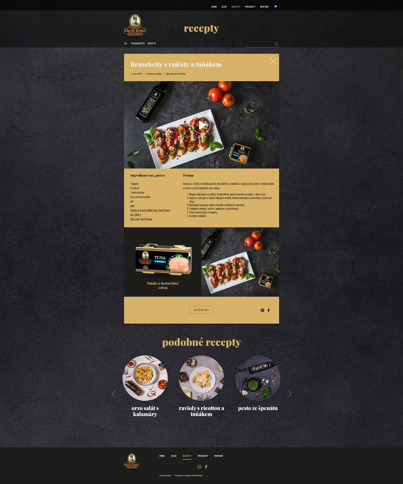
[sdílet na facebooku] (268, 310)
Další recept (201, 310)
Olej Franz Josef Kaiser (141, 219)
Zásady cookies (165, 475)
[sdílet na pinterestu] (262, 310)
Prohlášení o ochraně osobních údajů (189, 475)
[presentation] (113, 394)
